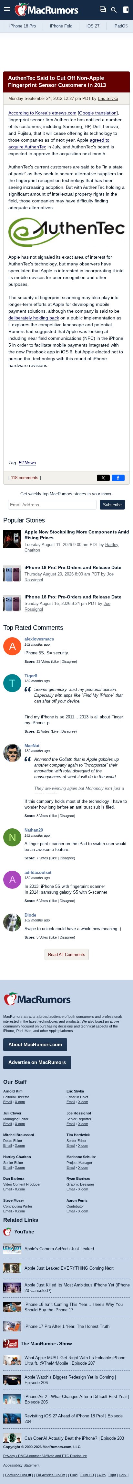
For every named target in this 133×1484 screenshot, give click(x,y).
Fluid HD (87, 1475)
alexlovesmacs (39, 639)
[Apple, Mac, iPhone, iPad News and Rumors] (46, 17)
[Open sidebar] (126, 10)
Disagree (69, 661)
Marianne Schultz (81, 1157)
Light (112, 1475)
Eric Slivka (108, 98)
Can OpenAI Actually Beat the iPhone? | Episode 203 (74, 1438)
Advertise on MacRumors (37, 1062)
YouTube (24, 1231)
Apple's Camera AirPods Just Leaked (59, 1248)
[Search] (116, 10)
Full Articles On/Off (50, 1475)
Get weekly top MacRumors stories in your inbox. (66, 493)
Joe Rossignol (78, 1113)
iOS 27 (93, 26)
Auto (102, 1475)
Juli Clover (12, 1113)
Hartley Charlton (17, 1157)
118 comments (24, 477)
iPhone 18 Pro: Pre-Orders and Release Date (73, 567)
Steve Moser (13, 1200)
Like (55, 661)
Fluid (73, 1475)
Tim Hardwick (78, 1135)
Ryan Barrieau (78, 1178)
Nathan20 (34, 830)
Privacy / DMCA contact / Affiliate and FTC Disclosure (45, 1456)
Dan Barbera (13, 1178)
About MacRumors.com (35, 1044)
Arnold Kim (13, 1091)
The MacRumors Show (46, 1343)
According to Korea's (42, 112)
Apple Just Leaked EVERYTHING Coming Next (69, 1268)
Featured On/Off (18, 1475)
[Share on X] (103, 478)
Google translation (98, 112)
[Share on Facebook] (118, 478)
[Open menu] (7, 10)
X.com (20, 1102)
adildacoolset (38, 872)
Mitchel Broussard (18, 1135)
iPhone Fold (61, 26)
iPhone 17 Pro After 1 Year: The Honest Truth (67, 1326)
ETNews (27, 462)
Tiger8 (31, 675)
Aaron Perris (76, 1200)
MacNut (32, 745)
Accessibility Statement (21, 1465)
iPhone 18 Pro (22, 26)
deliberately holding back (33, 317)
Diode (30, 915)
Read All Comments (66, 954)
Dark (123, 1475)
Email (7, 1102)
